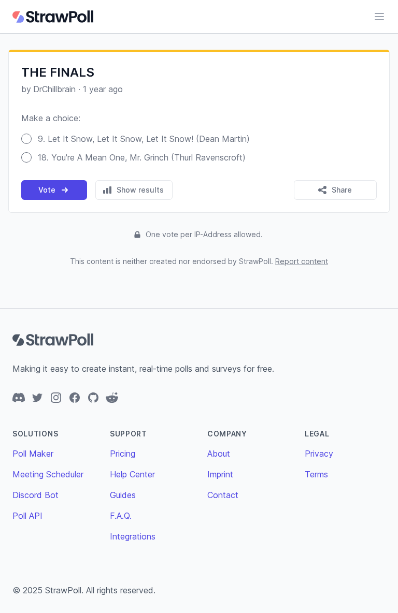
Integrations (132, 536)
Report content (301, 261)
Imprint (220, 474)
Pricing (122, 453)
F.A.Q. (121, 515)
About (218, 453)
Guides (123, 495)
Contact (222, 495)
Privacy (319, 453)
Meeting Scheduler (47, 474)
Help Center (132, 474)
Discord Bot (35, 495)
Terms (316, 474)
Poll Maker (32, 453)
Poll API (27, 515)
